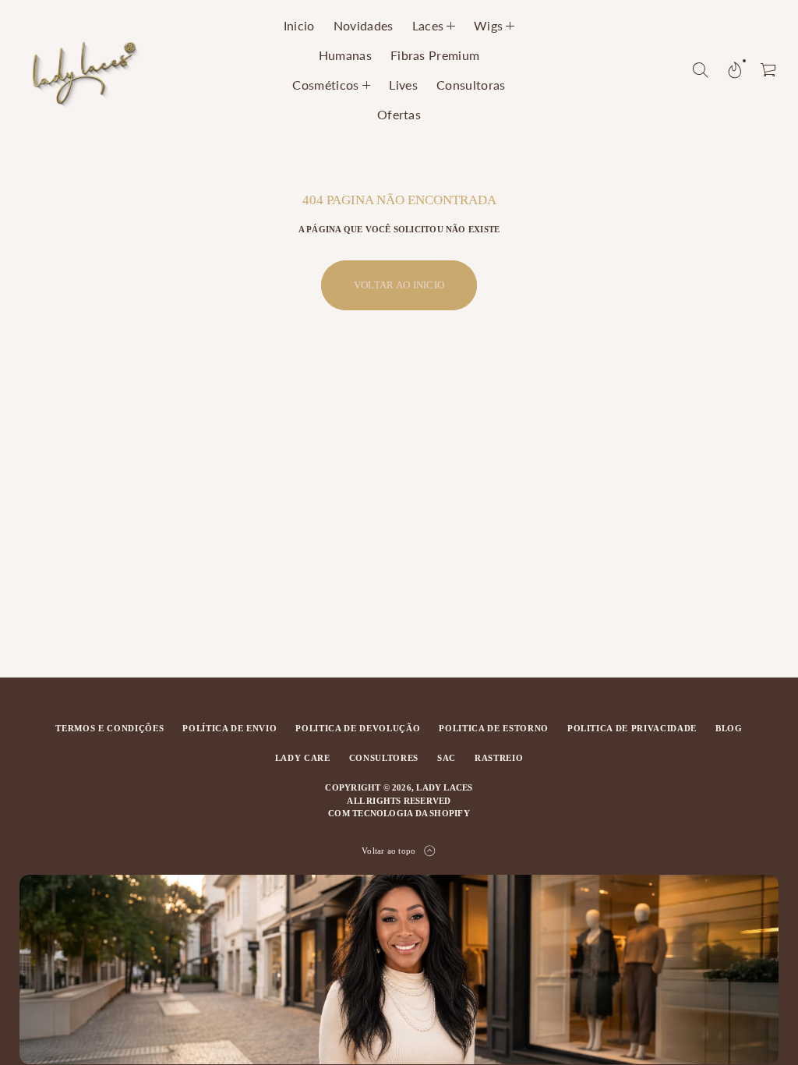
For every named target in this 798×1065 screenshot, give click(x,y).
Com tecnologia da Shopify (399, 813)
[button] (700, 70)
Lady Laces (444, 787)
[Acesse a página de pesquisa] (700, 70)
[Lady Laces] (83, 70)
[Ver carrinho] (769, 70)
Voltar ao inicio (399, 285)
